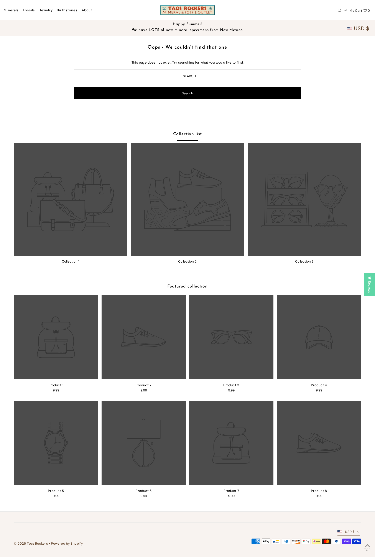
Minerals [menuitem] (11, 10)
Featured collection (187, 286)
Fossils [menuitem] (29, 10)
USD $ (361, 28)
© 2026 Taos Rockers (31, 543)
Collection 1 (70, 261)
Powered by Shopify (67, 543)
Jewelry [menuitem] (46, 10)
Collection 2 (187, 261)
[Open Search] (340, 10)
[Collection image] (70, 199)
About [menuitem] (87, 10)
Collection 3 (304, 261)
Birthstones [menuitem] (67, 10)
